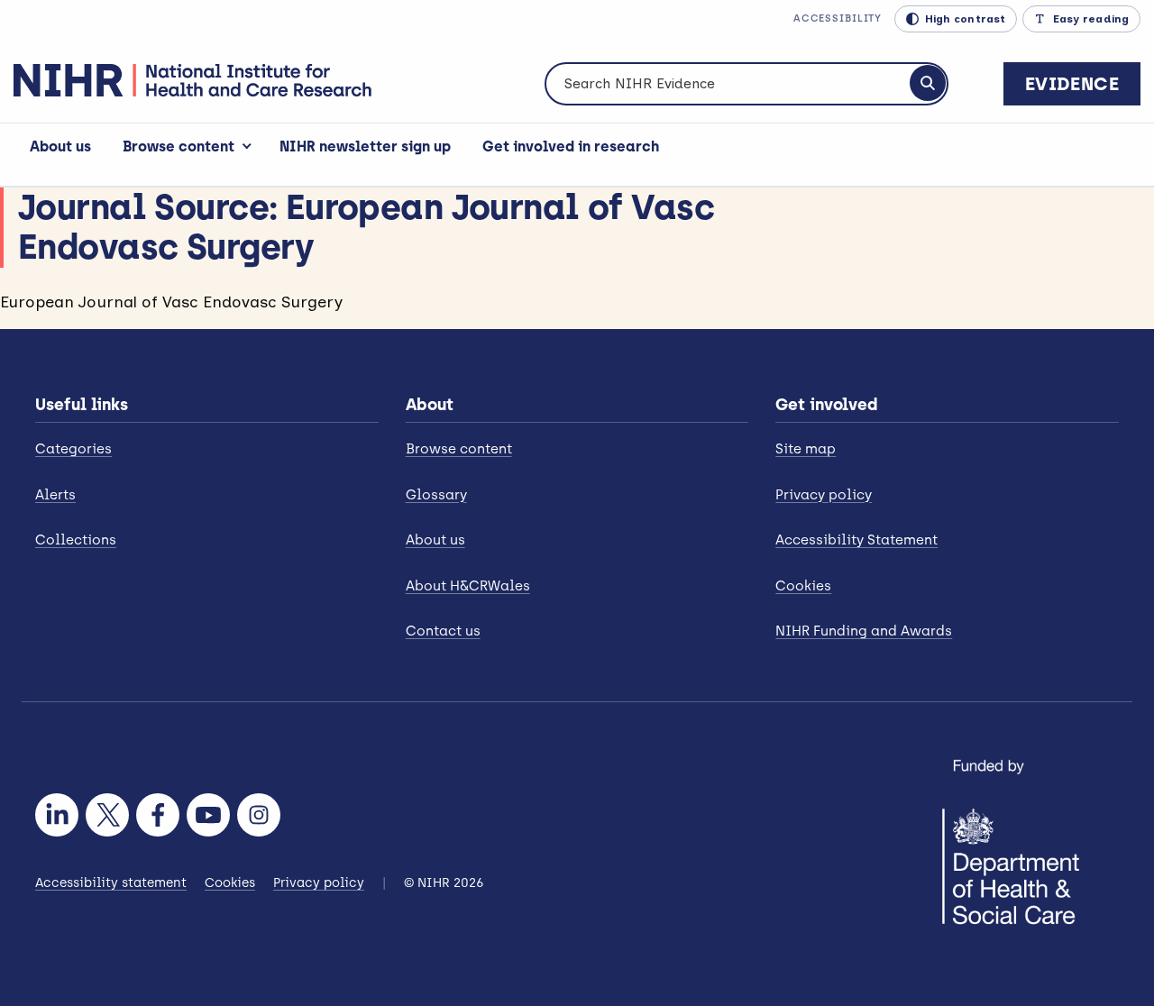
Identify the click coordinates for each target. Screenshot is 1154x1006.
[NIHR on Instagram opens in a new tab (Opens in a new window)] (258, 815)
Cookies (803, 586)
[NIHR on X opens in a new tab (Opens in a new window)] (107, 815)
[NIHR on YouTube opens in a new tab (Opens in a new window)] (208, 815)
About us (60, 146)
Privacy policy (823, 495)
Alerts (55, 495)
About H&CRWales (468, 586)
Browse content (178, 146)
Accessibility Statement (856, 540)
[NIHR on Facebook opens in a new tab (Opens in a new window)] (157, 815)
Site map (805, 449)
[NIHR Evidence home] (192, 80)
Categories (73, 449)
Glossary (436, 495)
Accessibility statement (111, 883)
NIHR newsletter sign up (365, 146)
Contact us (443, 631)
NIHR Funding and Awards (863, 631)
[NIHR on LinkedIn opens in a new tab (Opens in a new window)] (56, 815)
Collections (75, 540)
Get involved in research (570, 146)
